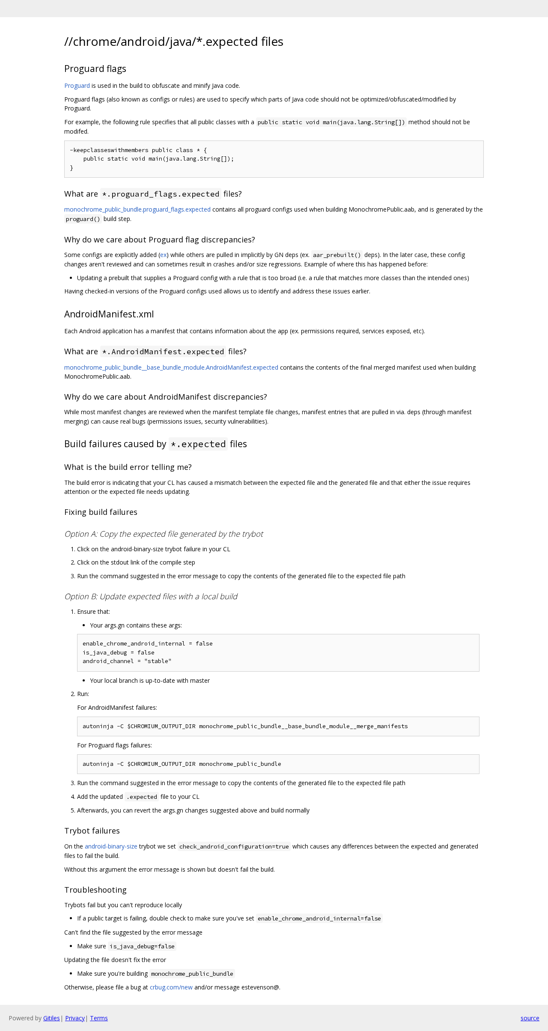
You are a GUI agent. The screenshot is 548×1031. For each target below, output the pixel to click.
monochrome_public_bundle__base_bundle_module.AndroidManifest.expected (171, 367)
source (530, 1018)
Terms (99, 1018)
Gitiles (51, 1018)
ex (163, 255)
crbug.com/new (171, 987)
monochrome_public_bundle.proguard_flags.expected (137, 209)
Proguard (77, 85)
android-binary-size (111, 846)
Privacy (75, 1018)
